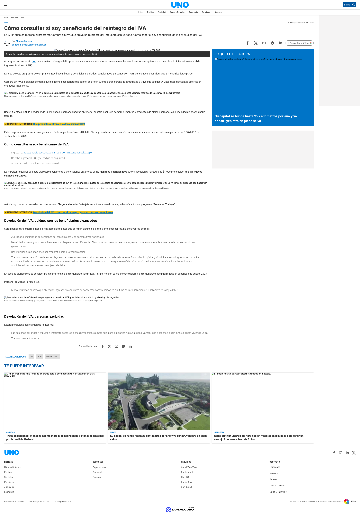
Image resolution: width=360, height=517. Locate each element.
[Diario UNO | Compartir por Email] (264, 42)
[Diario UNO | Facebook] (334, 452)
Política (150, 12)
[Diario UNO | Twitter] (354, 452)
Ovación (218, 12)
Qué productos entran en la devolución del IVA (59, 124)
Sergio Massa (52, 357)
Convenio (10, 432)
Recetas (273, 479)
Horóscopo (274, 467)
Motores (273, 473)
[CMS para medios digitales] (180, 510)
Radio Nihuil (187, 472)
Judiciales (9, 487)
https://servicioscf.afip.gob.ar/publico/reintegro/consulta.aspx (57, 152)
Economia (193, 12)
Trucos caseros (276, 485)
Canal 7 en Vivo (189, 467)
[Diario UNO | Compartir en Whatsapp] (272, 42)
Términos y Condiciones (39, 501)
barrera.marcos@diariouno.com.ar (29, 44)
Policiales (206, 12)
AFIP (39, 357)
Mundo (113, 432)
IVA (34, 61)
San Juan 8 (187, 487)
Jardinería (219, 432)
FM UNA (185, 477)
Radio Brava (187, 482)
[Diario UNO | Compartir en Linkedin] (280, 42)
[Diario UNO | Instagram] (341, 452)
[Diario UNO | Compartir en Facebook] (247, 42)
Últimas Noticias (12, 467)
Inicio (140, 12)
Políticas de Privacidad (14, 501)
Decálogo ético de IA (62, 501)
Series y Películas (177, 12)
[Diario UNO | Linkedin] (347, 452)
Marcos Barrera (24, 41)
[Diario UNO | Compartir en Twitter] (255, 42)
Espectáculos (99, 467)
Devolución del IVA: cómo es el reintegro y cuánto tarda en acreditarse (73, 212)
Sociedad (162, 12)
